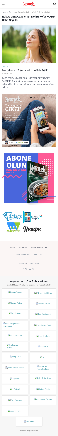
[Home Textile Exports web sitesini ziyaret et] (15, 368)
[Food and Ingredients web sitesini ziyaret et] (15, 325)
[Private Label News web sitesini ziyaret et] (43, 293)
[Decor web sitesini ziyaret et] (43, 357)
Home (4, 12)
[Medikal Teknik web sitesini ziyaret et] (43, 304)
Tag (10, 12)
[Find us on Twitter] (26, 269)
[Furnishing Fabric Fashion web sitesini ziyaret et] (43, 368)
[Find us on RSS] (33, 269)
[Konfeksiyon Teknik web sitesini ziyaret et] (15, 347)
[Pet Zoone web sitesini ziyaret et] (29, 422)
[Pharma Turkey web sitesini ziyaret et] (15, 304)
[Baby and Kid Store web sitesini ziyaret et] (43, 379)
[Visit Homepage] (28, 4)
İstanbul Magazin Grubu (29, 431)
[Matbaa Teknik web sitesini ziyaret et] (43, 389)
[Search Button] (54, 4)
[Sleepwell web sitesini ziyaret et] (43, 347)
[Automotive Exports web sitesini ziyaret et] (43, 400)
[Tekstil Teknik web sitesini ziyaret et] (43, 336)
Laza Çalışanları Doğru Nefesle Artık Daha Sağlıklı (31, 12)
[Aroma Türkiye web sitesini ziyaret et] (15, 336)
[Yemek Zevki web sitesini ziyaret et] (15, 314)
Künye (12, 247)
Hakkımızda (22, 247)
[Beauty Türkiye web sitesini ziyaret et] (15, 293)
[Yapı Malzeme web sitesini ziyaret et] (15, 400)
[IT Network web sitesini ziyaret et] (15, 389)
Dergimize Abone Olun (38, 247)
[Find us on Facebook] (23, 269)
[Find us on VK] (30, 269)
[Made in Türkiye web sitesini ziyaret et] (15, 411)
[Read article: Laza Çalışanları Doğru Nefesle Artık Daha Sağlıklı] (29, 44)
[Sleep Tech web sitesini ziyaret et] (15, 357)
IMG (26, 264)
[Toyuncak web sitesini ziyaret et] (15, 379)
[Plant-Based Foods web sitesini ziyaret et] (43, 325)
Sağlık (5, 67)
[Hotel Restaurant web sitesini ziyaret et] (43, 314)
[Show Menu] (3, 4)
